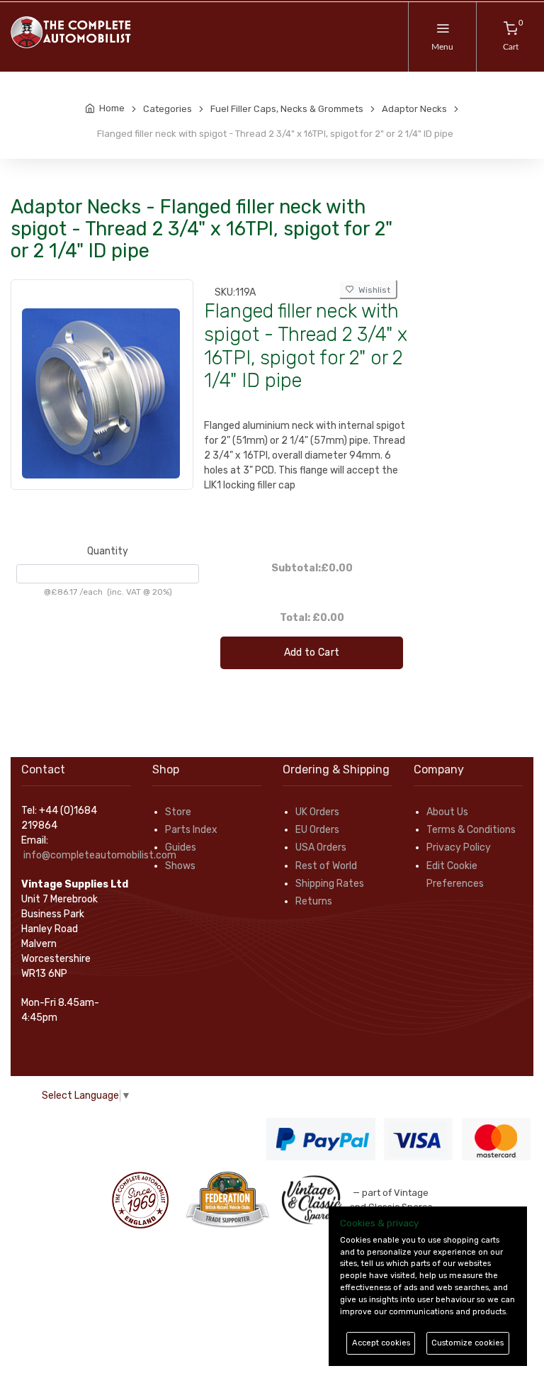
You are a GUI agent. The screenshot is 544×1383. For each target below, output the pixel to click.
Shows (180, 866)
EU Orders (317, 830)
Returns (313, 901)
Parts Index (191, 830)
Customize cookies (467, 1343)
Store (178, 812)
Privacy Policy (458, 847)
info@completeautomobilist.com (99, 855)
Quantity (107, 551)
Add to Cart (312, 652)
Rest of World (326, 866)
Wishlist (372, 290)
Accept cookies (381, 1343)
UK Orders (317, 812)
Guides (180, 847)
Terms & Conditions (471, 830)
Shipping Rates (329, 884)
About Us (447, 812)
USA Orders (320, 847)
